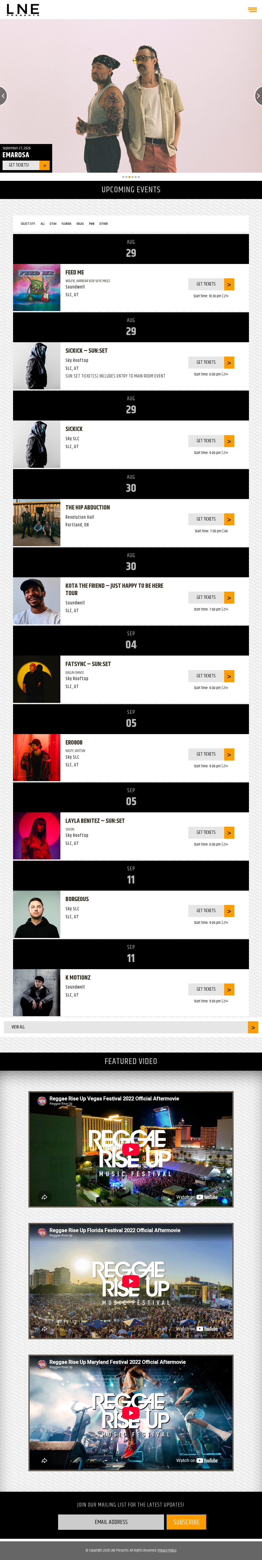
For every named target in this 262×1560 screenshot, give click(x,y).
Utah (53, 223)
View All (18, 1027)
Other (104, 223)
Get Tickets (206, 284)
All (43, 223)
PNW (91, 223)
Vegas (80, 223)
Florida (66, 223)
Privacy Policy (167, 1550)
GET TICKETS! (23, 165)
